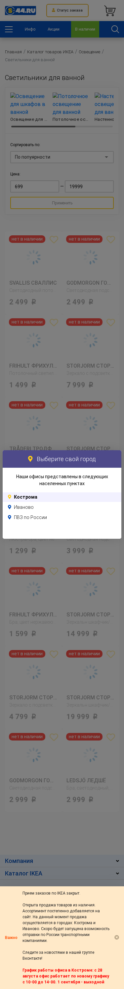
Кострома (25, 497)
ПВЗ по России (30, 517)
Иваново (24, 507)
